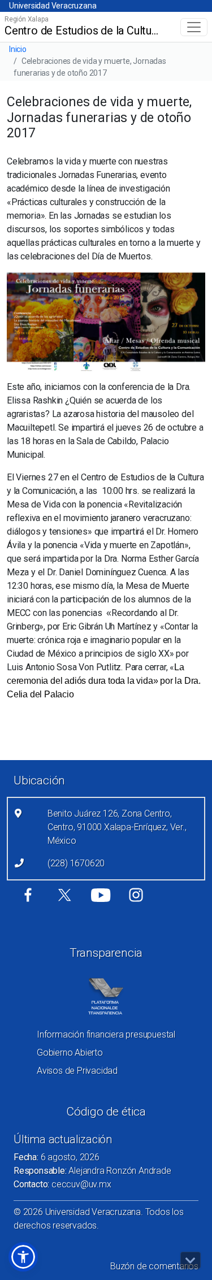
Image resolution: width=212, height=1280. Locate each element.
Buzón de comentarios (154, 1266)
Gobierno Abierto (70, 1052)
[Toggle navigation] (193, 27)
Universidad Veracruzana (52, 5)
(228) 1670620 (76, 863)
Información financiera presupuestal (106, 1034)
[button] (23, 1257)
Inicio (18, 49)
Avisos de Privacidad (77, 1070)
